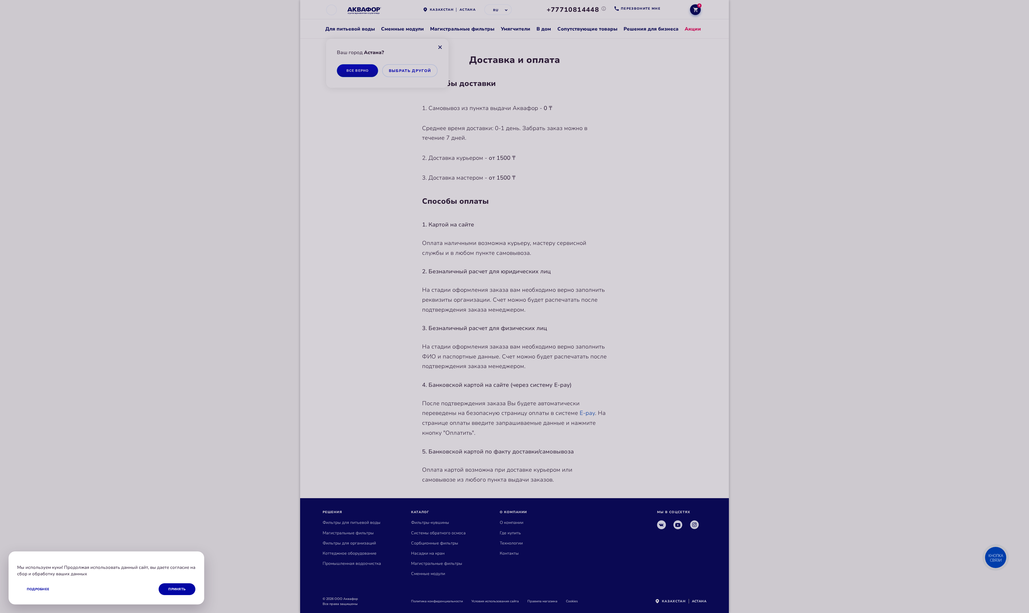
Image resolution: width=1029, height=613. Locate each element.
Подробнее (38, 589)
